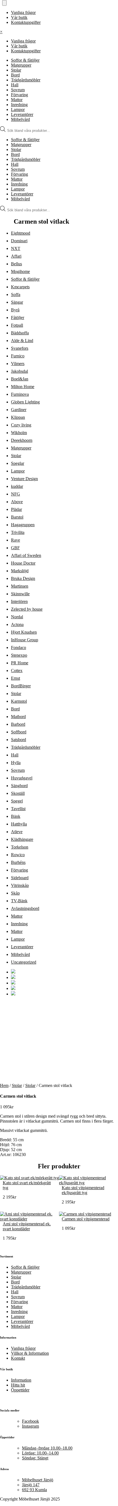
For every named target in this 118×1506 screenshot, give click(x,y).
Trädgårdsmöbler (25, 80)
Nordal (17, 616)
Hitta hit (18, 1385)
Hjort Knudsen (24, 632)
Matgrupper (21, 65)
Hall (14, 84)
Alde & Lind (22, 340)
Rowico (18, 854)
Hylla (16, 762)
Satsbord (18, 739)
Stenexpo (19, 655)
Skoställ (18, 793)
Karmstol (19, 701)
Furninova (20, 394)
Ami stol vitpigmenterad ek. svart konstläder (27, 1226)
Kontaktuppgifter (26, 22)
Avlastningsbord (25, 908)
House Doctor (23, 563)
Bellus (16, 263)
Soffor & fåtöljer (25, 60)
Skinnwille (20, 593)
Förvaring (19, 94)
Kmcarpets (20, 286)
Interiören (19, 601)
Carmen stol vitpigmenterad (85, 1219)
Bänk (15, 816)
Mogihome (20, 271)
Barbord (18, 724)
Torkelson (19, 847)
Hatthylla (19, 824)
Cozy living (21, 425)
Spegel (17, 801)
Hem (4, 1085)
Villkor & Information (30, 1353)
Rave (15, 540)
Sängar (17, 302)
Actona (17, 624)
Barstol (17, 517)
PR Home (19, 663)
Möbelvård (20, 119)
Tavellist (18, 808)
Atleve (17, 831)
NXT (15, 248)
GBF (15, 547)
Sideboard (20, 877)
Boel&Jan (19, 379)
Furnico (17, 356)
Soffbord (18, 732)
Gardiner (18, 409)
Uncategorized (23, 962)
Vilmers (17, 363)
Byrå (15, 310)
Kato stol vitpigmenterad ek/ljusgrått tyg (83, 1190)
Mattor (17, 99)
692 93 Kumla (34, 1489)
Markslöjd (20, 570)
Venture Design (24, 478)
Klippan (18, 417)
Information (21, 1380)
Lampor (18, 109)
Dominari (19, 240)
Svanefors (19, 348)
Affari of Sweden (26, 555)
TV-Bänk (19, 900)
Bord (15, 75)
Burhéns (18, 862)
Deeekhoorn (21, 440)
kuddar (17, 486)
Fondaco (18, 647)
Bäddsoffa (20, 333)
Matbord (18, 716)
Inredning (19, 104)
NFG (15, 494)
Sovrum (18, 89)
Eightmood (20, 233)
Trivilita (17, 532)
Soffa (15, 294)
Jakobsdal (19, 371)
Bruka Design (23, 578)
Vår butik (19, 17)
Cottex (17, 670)
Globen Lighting (25, 402)
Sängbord (19, 785)
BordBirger (21, 686)
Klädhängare (22, 839)
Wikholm (19, 432)
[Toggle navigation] (4, 3)
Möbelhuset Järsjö (37, 1479)
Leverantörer (22, 114)
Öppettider (20, 1390)
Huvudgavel (21, 778)
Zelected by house (27, 609)
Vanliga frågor (23, 12)
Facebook (30, 1421)
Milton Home (22, 386)
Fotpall (17, 325)
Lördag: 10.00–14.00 (40, 1453)
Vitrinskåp (20, 885)
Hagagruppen (23, 524)
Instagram (30, 1426)
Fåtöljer (17, 317)
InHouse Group (24, 639)
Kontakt (18, 1358)
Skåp (15, 893)
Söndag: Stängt (35, 1458)
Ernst (15, 678)
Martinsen (19, 586)
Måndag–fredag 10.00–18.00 (47, 1448)
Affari (16, 256)
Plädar (16, 509)
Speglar (17, 463)
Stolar (16, 70)
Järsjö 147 (31, 1484)
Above (17, 501)
